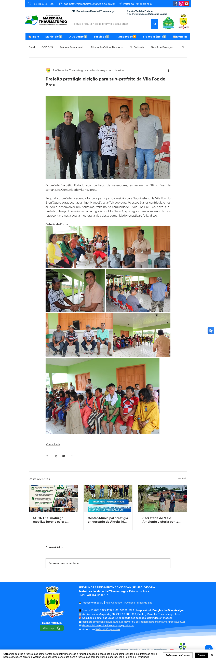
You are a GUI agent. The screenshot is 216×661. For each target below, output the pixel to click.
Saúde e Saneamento (72, 47)
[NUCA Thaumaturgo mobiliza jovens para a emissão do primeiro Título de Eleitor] (53, 498)
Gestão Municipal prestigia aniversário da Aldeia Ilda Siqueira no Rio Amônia (108, 519)
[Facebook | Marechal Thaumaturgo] (175, 3)
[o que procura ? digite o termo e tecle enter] (154, 24)
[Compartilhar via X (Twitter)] (55, 455)
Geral (32, 47)
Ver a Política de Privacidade (133, 656)
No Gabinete (137, 47)
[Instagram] (181, 3)
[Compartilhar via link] (72, 455)
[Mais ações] (168, 70)
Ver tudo (182, 478)
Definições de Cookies (178, 655)
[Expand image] (76, 247)
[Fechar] (212, 655)
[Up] (209, 649)
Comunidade (53, 444)
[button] (54, 36)
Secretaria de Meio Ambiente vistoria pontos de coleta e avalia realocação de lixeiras (161, 519)
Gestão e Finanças (162, 47)
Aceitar (201, 655)
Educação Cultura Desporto (107, 47)
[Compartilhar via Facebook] (47, 455)
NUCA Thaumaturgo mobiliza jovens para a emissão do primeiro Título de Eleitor (53, 519)
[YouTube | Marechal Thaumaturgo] (186, 3)
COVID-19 (47, 47)
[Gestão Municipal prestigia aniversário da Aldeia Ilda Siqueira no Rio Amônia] (108, 498)
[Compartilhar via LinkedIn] (63, 455)
